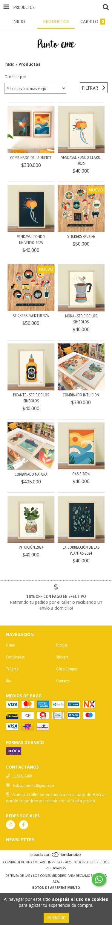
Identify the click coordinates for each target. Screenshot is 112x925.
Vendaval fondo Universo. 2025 (31, 239)
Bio (8, 681)
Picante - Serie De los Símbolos (31, 398)
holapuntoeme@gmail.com (33, 785)
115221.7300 (22, 776)
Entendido (56, 918)
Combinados (15, 657)
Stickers (62, 657)
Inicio (9, 64)
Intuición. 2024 (31, 547)
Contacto (63, 681)
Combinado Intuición (81, 395)
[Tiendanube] (56, 856)
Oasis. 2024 (81, 474)
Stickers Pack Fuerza (31, 315)
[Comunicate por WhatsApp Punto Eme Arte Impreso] (99, 879)
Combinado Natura (31, 474)
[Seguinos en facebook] (23, 824)
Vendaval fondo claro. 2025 (81, 160)
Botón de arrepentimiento (56, 888)
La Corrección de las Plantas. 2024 (81, 550)
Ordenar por (15, 76)
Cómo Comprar (67, 669)
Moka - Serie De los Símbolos (81, 319)
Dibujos (61, 645)
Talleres (12, 669)
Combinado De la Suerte (31, 157)
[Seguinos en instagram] (10, 824)
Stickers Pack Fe (81, 236)
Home (10, 645)
